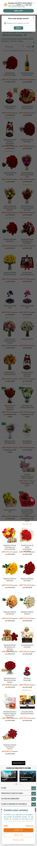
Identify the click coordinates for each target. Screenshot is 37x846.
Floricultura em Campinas (26, 778)
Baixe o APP (18, 11)
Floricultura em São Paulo (9, 778)
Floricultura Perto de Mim (18, 768)
